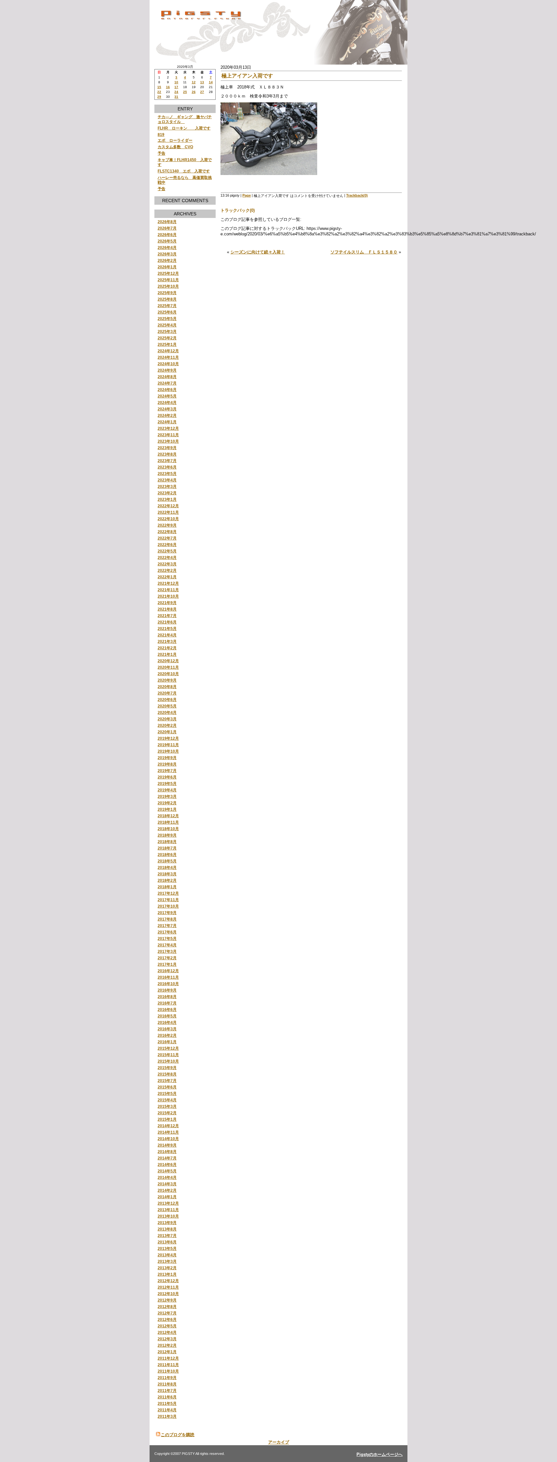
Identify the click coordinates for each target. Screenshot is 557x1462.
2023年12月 (168, 428)
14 (211, 82)
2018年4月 (167, 867)
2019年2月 (167, 803)
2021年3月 (167, 641)
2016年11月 (168, 977)
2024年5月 (167, 396)
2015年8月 (167, 1074)
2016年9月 (167, 990)
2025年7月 (167, 306)
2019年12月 (168, 738)
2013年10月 (168, 1216)
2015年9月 (167, 1068)
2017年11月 (168, 900)
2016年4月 (167, 1022)
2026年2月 (167, 260)
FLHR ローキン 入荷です (184, 128)
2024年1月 (167, 422)
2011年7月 (167, 1390)
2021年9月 (167, 603)
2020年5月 (167, 706)
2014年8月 (167, 1151)
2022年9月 (167, 525)
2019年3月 (167, 796)
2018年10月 (168, 829)
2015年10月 (168, 1061)
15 (159, 87)
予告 (161, 153)
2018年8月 (167, 841)
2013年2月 (167, 1268)
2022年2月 (167, 570)
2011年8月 (167, 1384)
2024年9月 (167, 370)
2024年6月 (167, 389)
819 (161, 134)
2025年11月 (168, 280)
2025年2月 (167, 338)
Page (246, 195)
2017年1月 (167, 964)
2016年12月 (168, 971)
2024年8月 (167, 377)
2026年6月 (167, 234)
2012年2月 (167, 1345)
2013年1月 (167, 1274)
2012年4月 (167, 1332)
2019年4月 (167, 790)
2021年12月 (168, 583)
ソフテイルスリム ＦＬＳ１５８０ (363, 252)
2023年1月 (167, 499)
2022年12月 (168, 506)
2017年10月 (168, 906)
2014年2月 (167, 1190)
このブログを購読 (177, 1434)
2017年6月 (167, 932)
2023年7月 (167, 460)
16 (168, 87)
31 (176, 96)
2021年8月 (167, 609)
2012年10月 (168, 1294)
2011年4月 (167, 1410)
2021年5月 (167, 628)
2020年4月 (167, 712)
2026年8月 (167, 222)
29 (159, 96)
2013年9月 (167, 1222)
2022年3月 (167, 564)
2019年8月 (167, 764)
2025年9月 (167, 293)
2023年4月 (167, 480)
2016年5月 (167, 1016)
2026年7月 (167, 228)
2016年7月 (167, 1003)
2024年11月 (168, 357)
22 (159, 92)
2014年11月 (168, 1132)
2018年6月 (167, 854)
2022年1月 (167, 577)
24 (176, 92)
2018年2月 (167, 880)
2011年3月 (167, 1416)
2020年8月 (167, 687)
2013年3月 (167, 1261)
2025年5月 (167, 318)
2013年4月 (167, 1255)
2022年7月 (167, 538)
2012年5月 (167, 1326)
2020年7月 (167, 693)
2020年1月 (167, 732)
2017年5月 (167, 938)
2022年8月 (167, 532)
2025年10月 (168, 286)
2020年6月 (167, 699)
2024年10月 (168, 364)
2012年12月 (168, 1281)
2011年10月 (168, 1371)
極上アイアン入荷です (247, 75)
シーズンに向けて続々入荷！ (257, 252)
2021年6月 (167, 622)
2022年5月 (167, 551)
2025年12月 (168, 273)
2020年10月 (168, 674)
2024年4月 (167, 402)
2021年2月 (167, 648)
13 (202, 82)
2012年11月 (168, 1287)
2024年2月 (167, 415)
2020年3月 (167, 719)
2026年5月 (167, 241)
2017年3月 (167, 951)
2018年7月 (167, 848)
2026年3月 (167, 254)
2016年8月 (167, 996)
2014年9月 (167, 1145)
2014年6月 (167, 1164)
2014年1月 (167, 1197)
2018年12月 (168, 816)
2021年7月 (167, 615)
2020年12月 (168, 661)
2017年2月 (167, 958)
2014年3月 (167, 1184)
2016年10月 (168, 984)
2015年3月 (167, 1106)
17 (176, 87)
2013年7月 (167, 1235)
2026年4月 (167, 247)
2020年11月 (168, 667)
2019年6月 (167, 777)
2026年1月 (167, 267)
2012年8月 (167, 1306)
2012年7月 (167, 1313)
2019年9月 (167, 758)
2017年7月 (167, 925)
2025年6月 (167, 312)
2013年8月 (167, 1229)
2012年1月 (167, 1352)
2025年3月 (167, 331)
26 (194, 92)
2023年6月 (167, 467)
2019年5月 (167, 783)
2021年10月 (168, 596)
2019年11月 (168, 745)
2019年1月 (167, 809)
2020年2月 (167, 725)
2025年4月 (167, 325)
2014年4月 (167, 1177)
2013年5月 (167, 1248)
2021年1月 (167, 654)
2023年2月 (167, 493)
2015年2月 (167, 1113)
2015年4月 (167, 1100)
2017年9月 (167, 913)
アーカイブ (278, 1442)
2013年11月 (168, 1210)
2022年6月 (167, 544)
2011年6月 (167, 1397)
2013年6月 (167, 1242)
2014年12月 (168, 1126)
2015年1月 (167, 1119)
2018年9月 (167, 835)
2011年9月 (167, 1377)
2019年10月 (168, 751)
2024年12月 (168, 351)
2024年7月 (167, 383)
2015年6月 (167, 1087)
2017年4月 (167, 945)
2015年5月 (167, 1093)
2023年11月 (168, 435)
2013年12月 (168, 1203)
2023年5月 (167, 473)
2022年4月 (167, 557)
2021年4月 (167, 635)
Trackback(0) (357, 195)
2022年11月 (168, 512)
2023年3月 (167, 486)
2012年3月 (167, 1339)
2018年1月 (167, 887)
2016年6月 (167, 1009)
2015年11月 (168, 1055)
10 (176, 82)
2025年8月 (167, 299)
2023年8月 (167, 454)
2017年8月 (167, 919)
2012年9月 (167, 1300)
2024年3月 (167, 409)
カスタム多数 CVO (175, 147)
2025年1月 (167, 344)
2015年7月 (167, 1080)
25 (185, 92)
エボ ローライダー (175, 140)
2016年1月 (167, 1042)
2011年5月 (167, 1403)
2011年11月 (168, 1365)
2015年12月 (168, 1048)
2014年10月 (168, 1139)
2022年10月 (168, 519)
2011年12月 (168, 1358)
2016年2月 (167, 1035)
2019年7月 (167, 770)
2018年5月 (167, 861)
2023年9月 (167, 448)
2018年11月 (168, 822)
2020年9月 (167, 680)
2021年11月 (168, 590)
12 (194, 82)
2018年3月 (167, 874)
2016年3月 (167, 1029)
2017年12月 (168, 893)
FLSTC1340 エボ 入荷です (184, 171)
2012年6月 (167, 1319)
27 (202, 92)
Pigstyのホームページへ (380, 1454)
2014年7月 (167, 1158)
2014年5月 (167, 1171)
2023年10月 (168, 441)
